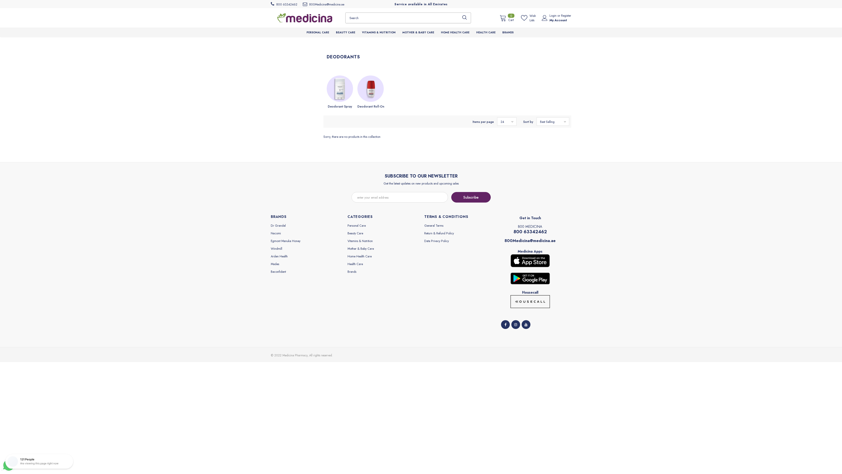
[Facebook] (505, 324)
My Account (558, 20)
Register (566, 15)
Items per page (483, 122)
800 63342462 (530, 232)
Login (553, 15)
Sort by (528, 122)
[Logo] (305, 18)
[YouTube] (526, 324)
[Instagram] (515, 324)
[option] (340, 92)
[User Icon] (545, 18)
